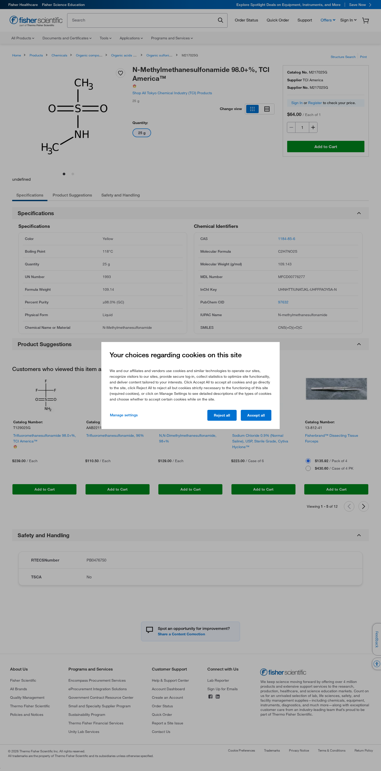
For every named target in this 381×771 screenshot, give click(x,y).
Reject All (222, 415)
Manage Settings (124, 415)
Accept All (256, 415)
